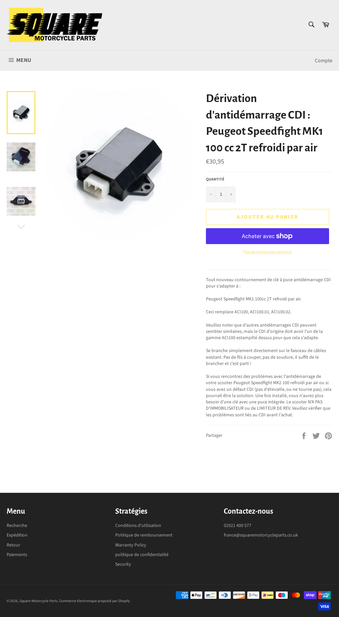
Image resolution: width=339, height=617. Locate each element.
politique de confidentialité (142, 554)
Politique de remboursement (143, 535)
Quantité (215, 179)
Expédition (17, 535)
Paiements (17, 554)
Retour (13, 545)
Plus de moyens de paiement (267, 252)
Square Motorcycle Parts (39, 600)
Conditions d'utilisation (138, 525)
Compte (323, 60)
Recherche (17, 525)
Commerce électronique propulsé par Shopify (94, 600)
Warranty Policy (130, 545)
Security (123, 564)
